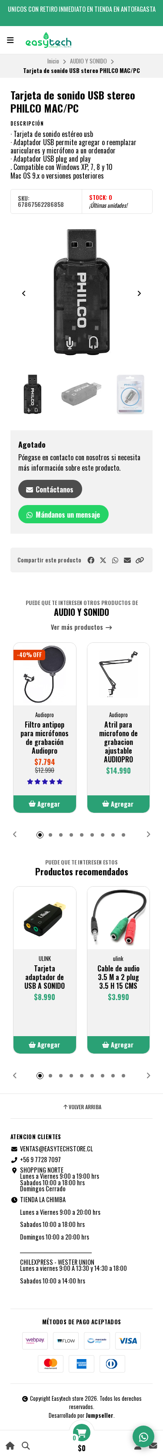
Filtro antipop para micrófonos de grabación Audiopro (44, 737)
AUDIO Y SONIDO (88, 61)
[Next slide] (139, 293)
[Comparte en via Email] (127, 560)
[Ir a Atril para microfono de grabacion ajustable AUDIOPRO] (118, 674)
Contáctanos (53, 489)
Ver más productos (78, 627)
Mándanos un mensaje (67, 514)
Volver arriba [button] (85, 1107)
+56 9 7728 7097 (40, 1160)
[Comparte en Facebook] (90, 560)
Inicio (53, 61)
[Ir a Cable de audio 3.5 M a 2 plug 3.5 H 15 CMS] (118, 918)
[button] (139, 560)
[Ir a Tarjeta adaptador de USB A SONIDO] (44, 918)
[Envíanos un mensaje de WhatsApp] (143, 1436)
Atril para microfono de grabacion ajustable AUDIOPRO (118, 742)
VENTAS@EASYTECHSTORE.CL (56, 1149)
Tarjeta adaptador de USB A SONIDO (44, 977)
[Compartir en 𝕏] (103, 560)
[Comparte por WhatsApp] (115, 560)
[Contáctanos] (153, 1445)
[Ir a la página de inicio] (10, 1445)
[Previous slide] (23, 293)
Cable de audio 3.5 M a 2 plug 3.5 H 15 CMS (118, 977)
